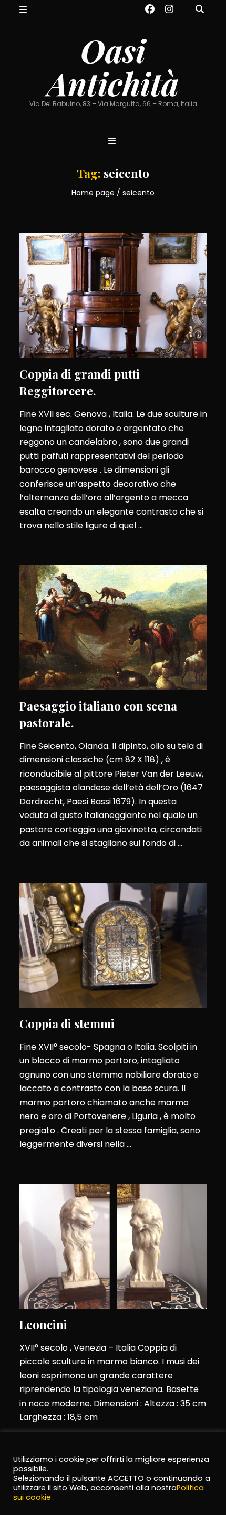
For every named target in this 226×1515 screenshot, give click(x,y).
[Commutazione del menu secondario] (23, 10)
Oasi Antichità (113, 66)
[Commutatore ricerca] (200, 10)
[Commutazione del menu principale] (113, 141)
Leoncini (43, 1324)
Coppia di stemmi (67, 1023)
